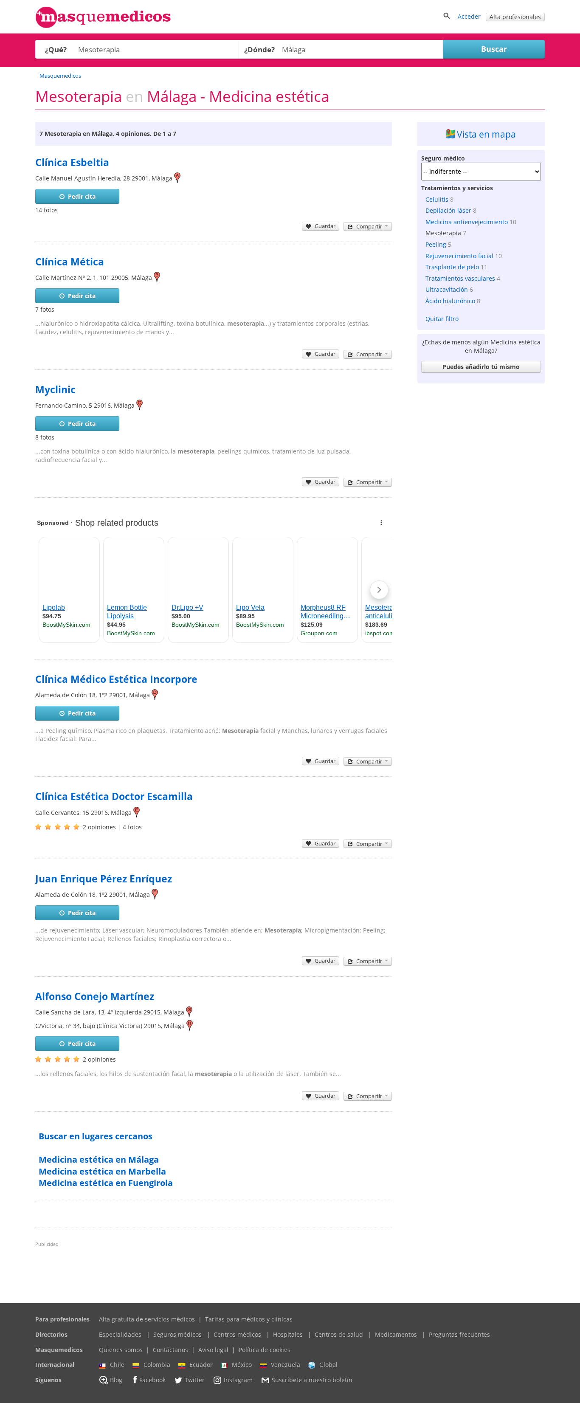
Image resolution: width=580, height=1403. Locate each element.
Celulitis (436, 199)
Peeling (435, 244)
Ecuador (201, 1365)
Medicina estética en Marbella (102, 1171)
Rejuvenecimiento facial (459, 256)
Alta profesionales (515, 17)
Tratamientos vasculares (460, 278)
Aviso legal (213, 1350)
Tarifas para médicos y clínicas (249, 1319)
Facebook (152, 1380)
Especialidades (120, 1334)
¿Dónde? (259, 49)
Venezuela (285, 1365)
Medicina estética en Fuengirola (106, 1183)
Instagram (238, 1380)
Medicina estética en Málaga (99, 1159)
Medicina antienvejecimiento (466, 222)
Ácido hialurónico (450, 301)
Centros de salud (339, 1334)
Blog (116, 1380)
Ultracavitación (446, 289)
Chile (117, 1365)
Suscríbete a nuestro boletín (312, 1380)
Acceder (469, 16)
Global (328, 1365)
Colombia (157, 1365)
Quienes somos (121, 1350)
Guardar (325, 226)
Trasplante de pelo (452, 267)
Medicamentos (396, 1334)
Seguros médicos (177, 1334)
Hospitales (288, 1334)
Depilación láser (448, 210)
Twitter (195, 1380)
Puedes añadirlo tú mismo (481, 367)
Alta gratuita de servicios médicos (147, 1319)
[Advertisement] (481, 514)
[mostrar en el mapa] (177, 178)
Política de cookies (264, 1350)
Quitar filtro (442, 319)
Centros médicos (237, 1334)
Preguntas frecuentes (459, 1334)
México (242, 1365)
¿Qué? (56, 49)
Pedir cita (82, 196)
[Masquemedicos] (103, 26)
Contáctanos (170, 1350)
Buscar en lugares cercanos (95, 1136)
